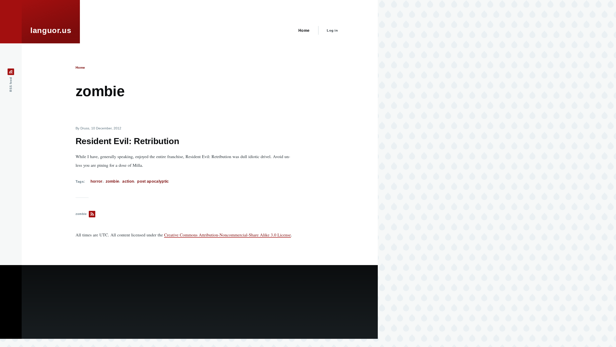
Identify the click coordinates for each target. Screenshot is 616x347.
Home (80, 67)
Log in (332, 30)
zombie (112, 181)
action (128, 181)
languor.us (50, 30)
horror (96, 181)
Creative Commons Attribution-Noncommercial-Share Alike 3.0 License (227, 235)
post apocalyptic (153, 181)
